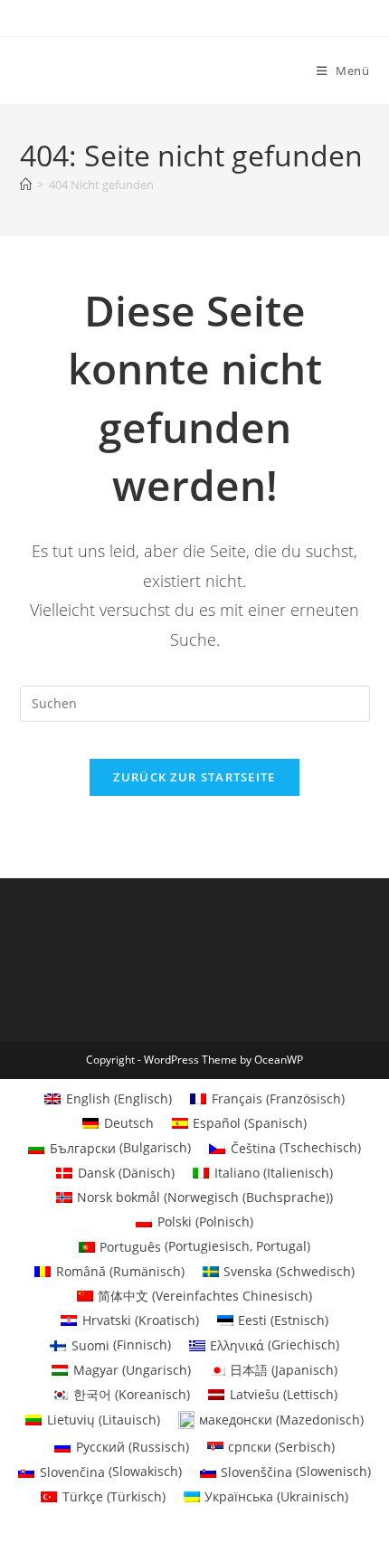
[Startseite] (26, 184)
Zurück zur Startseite (194, 777)
